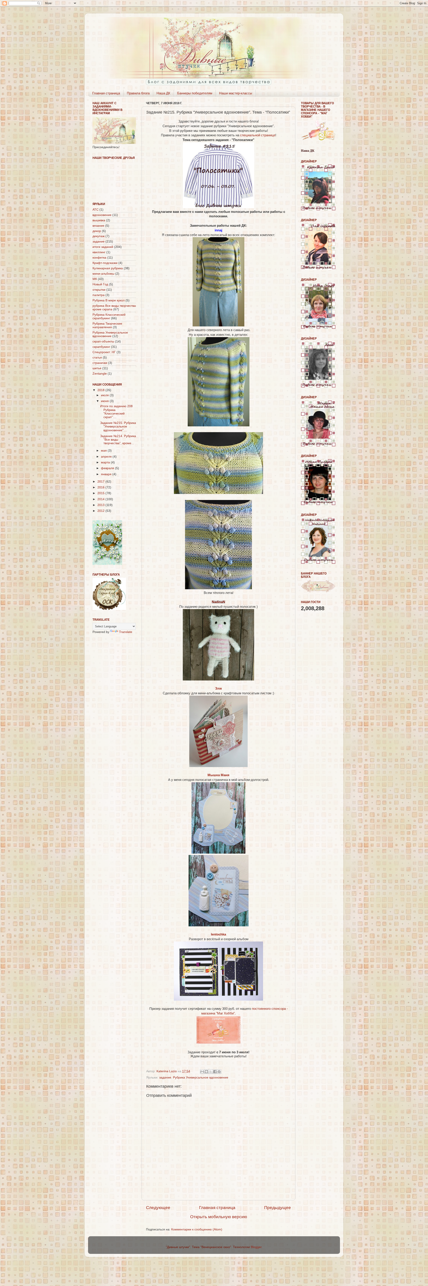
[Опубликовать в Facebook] (215, 1071)
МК (95, 279)
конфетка (99, 257)
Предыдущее (277, 1207)
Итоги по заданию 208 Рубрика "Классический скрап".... (116, 411)
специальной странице (257, 135)
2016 (101, 487)
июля (105, 395)
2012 (101, 510)
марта (106, 462)
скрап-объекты (103, 341)
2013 (101, 505)
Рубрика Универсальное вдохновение (200, 1077)
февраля (108, 468)
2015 (101, 493)
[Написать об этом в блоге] (206, 1071)
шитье (97, 368)
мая (104, 450)
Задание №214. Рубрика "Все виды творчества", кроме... (118, 439)
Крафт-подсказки (105, 263)
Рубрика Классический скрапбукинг (109, 316)
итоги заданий (103, 247)
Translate (125, 632)
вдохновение (102, 215)
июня (105, 401)
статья (97, 357)
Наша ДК (163, 93)
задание (165, 1077)
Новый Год (100, 284)
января (106, 474)
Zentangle (100, 373)
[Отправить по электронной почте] (202, 1071)
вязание (98, 225)
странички (100, 363)
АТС (96, 209)
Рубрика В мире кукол (109, 300)
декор (97, 231)
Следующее (158, 1207)
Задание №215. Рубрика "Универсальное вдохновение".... (118, 426)
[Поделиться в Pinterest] (219, 1071)
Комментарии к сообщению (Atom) (196, 1229)
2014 (101, 499)
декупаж (99, 236)
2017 (101, 481)
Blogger (256, 1247)
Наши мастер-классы (235, 93)
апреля (107, 456)
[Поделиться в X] (210, 1071)
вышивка (99, 220)
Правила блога (138, 93)
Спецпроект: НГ (104, 352)
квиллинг (99, 252)
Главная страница (106, 93)
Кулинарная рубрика (108, 268)
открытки (99, 289)
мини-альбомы (103, 273)
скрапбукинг (101, 346)
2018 (101, 390)
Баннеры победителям (194, 93)
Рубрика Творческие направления (107, 325)
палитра (99, 295)
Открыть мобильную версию (218, 1216)
